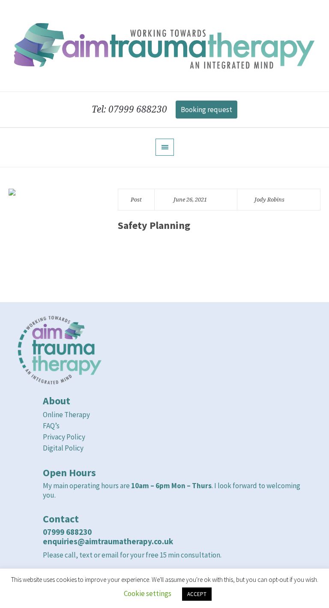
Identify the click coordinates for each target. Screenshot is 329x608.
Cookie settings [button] (147, 593)
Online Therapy (66, 414)
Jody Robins (269, 199)
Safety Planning (154, 225)
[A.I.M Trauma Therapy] (164, 45)
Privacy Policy (64, 437)
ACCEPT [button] (196, 594)
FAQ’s (52, 425)
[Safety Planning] (55, 235)
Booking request (206, 109)
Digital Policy (63, 448)
